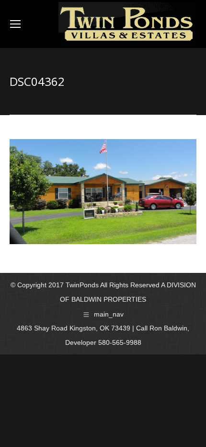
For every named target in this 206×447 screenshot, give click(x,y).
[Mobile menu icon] (15, 24)
